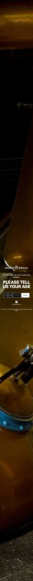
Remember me (16, 304)
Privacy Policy (23, 309)
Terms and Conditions (14, 309)
